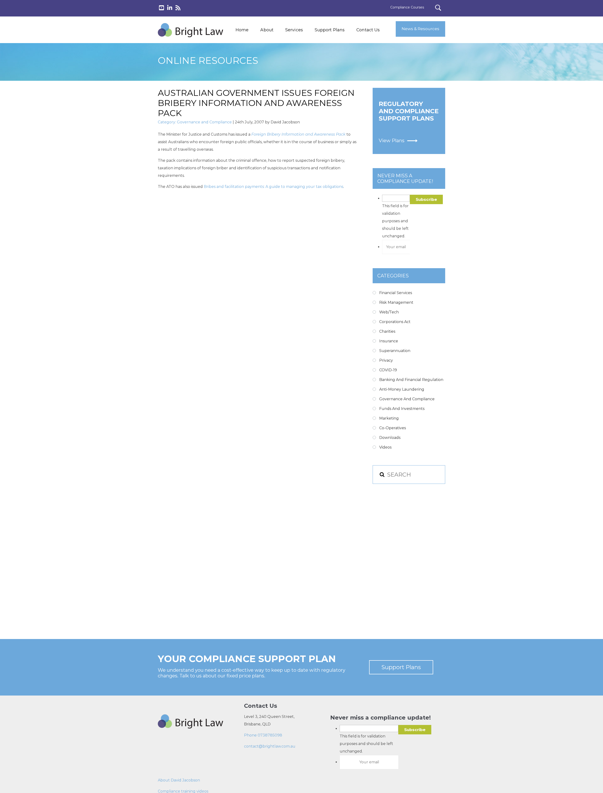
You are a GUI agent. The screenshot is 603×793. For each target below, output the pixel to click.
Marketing (389, 418)
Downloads (389, 437)
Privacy (386, 360)
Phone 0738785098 (263, 735)
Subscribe (426, 199)
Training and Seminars (303, 55)
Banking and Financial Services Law (303, 44)
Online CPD (294, 77)
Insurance (388, 341)
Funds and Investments (401, 408)
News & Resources (420, 28)
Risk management (396, 302)
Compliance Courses (407, 7)
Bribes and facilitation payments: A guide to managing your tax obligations (273, 186)
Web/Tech (389, 312)
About (266, 29)
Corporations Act (395, 322)
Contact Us (368, 29)
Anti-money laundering (401, 389)
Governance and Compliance (204, 122)
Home (242, 29)
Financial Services (395, 293)
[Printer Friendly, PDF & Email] (181, 211)
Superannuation (394, 350)
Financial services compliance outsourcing (306, 66)
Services (294, 29)
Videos (385, 447)
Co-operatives (392, 428)
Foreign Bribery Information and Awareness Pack (298, 134)
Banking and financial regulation (411, 379)
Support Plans (330, 29)
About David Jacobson (179, 780)
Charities (387, 331)
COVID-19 (388, 370)
